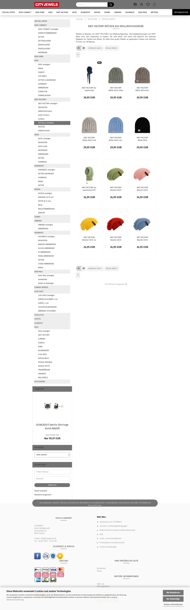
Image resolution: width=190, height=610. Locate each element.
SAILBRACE (129, 12)
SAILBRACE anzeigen (46, 236)
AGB (101, 534)
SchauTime (39, 315)
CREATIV (41, 72)
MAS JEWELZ (43, 377)
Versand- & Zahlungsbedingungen (113, 526)
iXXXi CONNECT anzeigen (48, 29)
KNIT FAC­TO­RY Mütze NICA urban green (116, 89)
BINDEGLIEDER (44, 45)
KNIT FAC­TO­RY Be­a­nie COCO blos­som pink (142, 188)
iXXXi (50, 12)
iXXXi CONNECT (25, 12)
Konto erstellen (40, 491)
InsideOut (38, 323)
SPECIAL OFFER (8, 12)
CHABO (107, 12)
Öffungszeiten (181, 12)
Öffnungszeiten (103, 586)
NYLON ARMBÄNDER (46, 248)
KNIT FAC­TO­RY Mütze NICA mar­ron (142, 89)
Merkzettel (101, 568)
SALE (36, 327)
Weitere (154, 12)
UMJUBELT (42, 374)
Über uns (100, 584)
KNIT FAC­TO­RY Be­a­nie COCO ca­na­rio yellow (89, 238)
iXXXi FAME (39, 12)
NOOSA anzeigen (45, 193)
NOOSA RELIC (43, 358)
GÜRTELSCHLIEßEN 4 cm (48, 299)
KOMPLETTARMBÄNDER (47, 33)
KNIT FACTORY (62, 12)
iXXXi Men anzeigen (46, 275)
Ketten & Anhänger (46, 283)
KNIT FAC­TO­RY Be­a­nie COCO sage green (115, 188)
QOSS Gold (42, 146)
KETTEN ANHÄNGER (46, 174)
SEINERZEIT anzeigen (46, 170)
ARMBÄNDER (43, 88)
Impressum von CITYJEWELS (111, 522)
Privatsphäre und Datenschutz (112, 543)
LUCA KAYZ (38, 291)
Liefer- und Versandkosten (110, 538)
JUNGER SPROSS (41, 287)
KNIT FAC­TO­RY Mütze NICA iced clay (89, 139)
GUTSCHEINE (39, 381)
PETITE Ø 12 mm (44, 201)
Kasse (99, 571)
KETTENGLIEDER (44, 41)
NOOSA (97, 12)
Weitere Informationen (173, 604)
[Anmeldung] (141, 4)
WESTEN (41, 127)
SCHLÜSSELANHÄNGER (47, 307)
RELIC (40, 205)
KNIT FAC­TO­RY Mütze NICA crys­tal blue (116, 139)
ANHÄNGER (42, 52)
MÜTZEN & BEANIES (46, 123)
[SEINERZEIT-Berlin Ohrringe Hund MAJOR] (52, 407)
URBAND (117, 12)
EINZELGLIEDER (44, 49)
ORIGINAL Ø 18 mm (46, 197)
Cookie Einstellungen (108, 547)
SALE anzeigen (44, 331)
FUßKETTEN (42, 91)
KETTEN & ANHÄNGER (46, 80)
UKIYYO (37, 319)
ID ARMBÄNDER (44, 252)
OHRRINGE (42, 84)
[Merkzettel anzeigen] (148, 4)
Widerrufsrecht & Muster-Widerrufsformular (117, 530)
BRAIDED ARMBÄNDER (47, 244)
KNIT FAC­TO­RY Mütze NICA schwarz (142, 139)
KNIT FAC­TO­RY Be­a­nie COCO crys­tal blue (142, 238)
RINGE (40, 68)
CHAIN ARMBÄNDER (46, 264)
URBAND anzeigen (45, 225)
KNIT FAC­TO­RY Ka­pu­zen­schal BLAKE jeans (89, 89)
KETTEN (41, 37)
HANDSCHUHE (44, 131)
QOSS (74, 12)
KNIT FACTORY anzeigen (47, 103)
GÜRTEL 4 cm (43, 303)
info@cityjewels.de (48, 538)
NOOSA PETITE (44, 366)
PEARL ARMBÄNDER (46, 256)
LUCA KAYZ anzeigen (46, 295)
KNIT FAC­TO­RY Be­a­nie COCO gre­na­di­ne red (116, 238)
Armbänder (42, 279)
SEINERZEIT (85, 12)
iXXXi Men (142, 12)
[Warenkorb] (154, 4)
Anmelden (52, 485)
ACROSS (41, 343)
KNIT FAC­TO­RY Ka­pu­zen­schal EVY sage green (89, 188)
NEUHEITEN (42, 107)
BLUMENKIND (43, 350)
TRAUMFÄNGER (44, 370)
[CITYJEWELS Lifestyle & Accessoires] (53, 4)
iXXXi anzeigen (44, 64)
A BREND (41, 339)
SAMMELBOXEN (44, 95)
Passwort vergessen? (42, 495)
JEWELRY (41, 213)
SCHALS (41, 119)
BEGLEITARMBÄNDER (46, 209)
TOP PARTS (42, 76)
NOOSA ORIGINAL (45, 362)
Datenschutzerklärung (15, 600)
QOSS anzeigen (44, 138)
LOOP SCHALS (43, 115)
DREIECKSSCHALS (45, 111)
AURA (40, 347)
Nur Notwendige (173, 599)
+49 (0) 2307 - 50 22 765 (47, 541)
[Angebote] (69, 388)
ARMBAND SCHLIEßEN (47, 311)
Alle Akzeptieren (173, 592)
